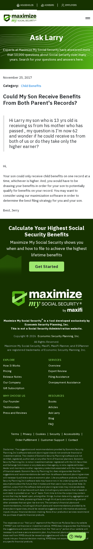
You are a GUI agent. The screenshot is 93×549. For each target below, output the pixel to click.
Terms (15, 434)
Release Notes (12, 376)
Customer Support (52, 440)
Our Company (12, 382)
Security (55, 434)
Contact (73, 440)
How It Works (11, 365)
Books (52, 401)
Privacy (27, 434)
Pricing (7, 371)
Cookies (41, 434)
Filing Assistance (58, 376)
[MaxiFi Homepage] (14, 18)
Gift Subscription (13, 388)
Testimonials (11, 407)
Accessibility (72, 434)
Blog (51, 418)
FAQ (51, 424)
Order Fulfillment (26, 440)
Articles (53, 407)
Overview (54, 365)
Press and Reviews (15, 413)
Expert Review (57, 371)
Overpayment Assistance (64, 382)
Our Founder (11, 401)
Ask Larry (54, 413)
